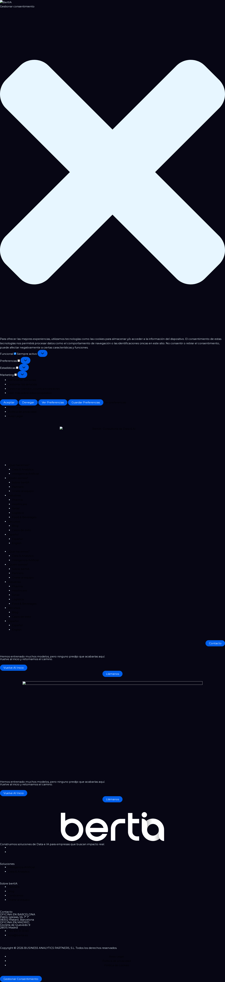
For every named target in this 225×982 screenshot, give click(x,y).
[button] (112, 173)
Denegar (28, 402)
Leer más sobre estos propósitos (30, 393)
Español (13, 534)
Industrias (14, 495)
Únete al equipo (23, 491)
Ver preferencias (53, 402)
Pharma (17, 499)
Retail (16, 508)
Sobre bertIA (20, 482)
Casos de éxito (21, 530)
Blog (15, 525)
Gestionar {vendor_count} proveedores (34, 388)
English (16, 543)
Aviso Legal (15, 416)
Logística (18, 512)
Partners (17, 486)
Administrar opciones (22, 380)
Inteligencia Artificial (25, 473)
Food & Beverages (24, 517)
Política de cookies (20, 407)
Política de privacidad (22, 411)
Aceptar (9, 402)
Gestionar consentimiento (21, 979)
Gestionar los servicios (22, 384)
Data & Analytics (22, 469)
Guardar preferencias (86, 402)
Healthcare (19, 504)
